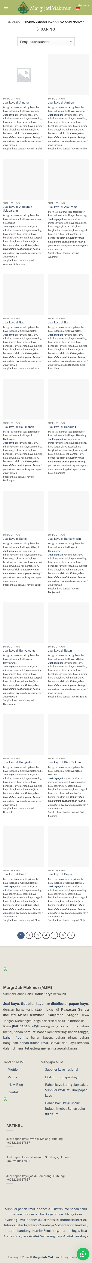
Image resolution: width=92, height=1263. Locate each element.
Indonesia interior (73, 1220)
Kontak (13, 1092)
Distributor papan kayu (62, 1077)
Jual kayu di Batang (60, 650)
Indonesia (82, 5)
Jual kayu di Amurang (62, 207)
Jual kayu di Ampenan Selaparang (17, 208)
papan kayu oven (12, 141)
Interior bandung (17, 1230)
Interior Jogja (69, 1230)
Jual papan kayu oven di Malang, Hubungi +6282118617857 (34, 1140)
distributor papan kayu (69, 1004)
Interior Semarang (45, 1230)
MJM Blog (15, 1084)
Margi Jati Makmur (46, 1257)
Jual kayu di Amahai (16, 102)
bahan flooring (15, 1037)
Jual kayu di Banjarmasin (64, 538)
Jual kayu (11, 1004)
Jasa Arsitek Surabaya (72, 1236)
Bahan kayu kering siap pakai (66, 1084)
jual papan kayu (25, 1026)
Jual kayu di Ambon (61, 102)
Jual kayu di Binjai (60, 874)
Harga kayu (74, 1214)
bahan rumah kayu (34, 1043)
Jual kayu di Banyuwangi (19, 650)
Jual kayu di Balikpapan (18, 426)
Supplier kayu (33, 1004)
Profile (13, 1069)
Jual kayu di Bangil (15, 538)
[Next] (71, 935)
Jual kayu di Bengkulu (17, 762)
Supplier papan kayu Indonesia (27, 1209)
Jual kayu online (51, 1214)
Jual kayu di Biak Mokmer (65, 762)
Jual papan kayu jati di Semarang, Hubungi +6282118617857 (35, 1177)
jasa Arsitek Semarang (38, 1236)
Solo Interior (64, 1225)
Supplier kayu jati (57, 1090)
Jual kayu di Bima (14, 874)
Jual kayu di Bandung (62, 426)
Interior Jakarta (15, 1225)
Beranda (13, 21)
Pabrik (12, 1077)
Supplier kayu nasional (61, 1069)
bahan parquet (25, 1032)
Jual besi (81, 1225)
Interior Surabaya (41, 1225)
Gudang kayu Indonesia (22, 1220)
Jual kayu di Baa (13, 322)
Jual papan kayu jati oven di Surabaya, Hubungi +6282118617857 (38, 1159)
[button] (5, 7)
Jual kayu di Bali (58, 322)
